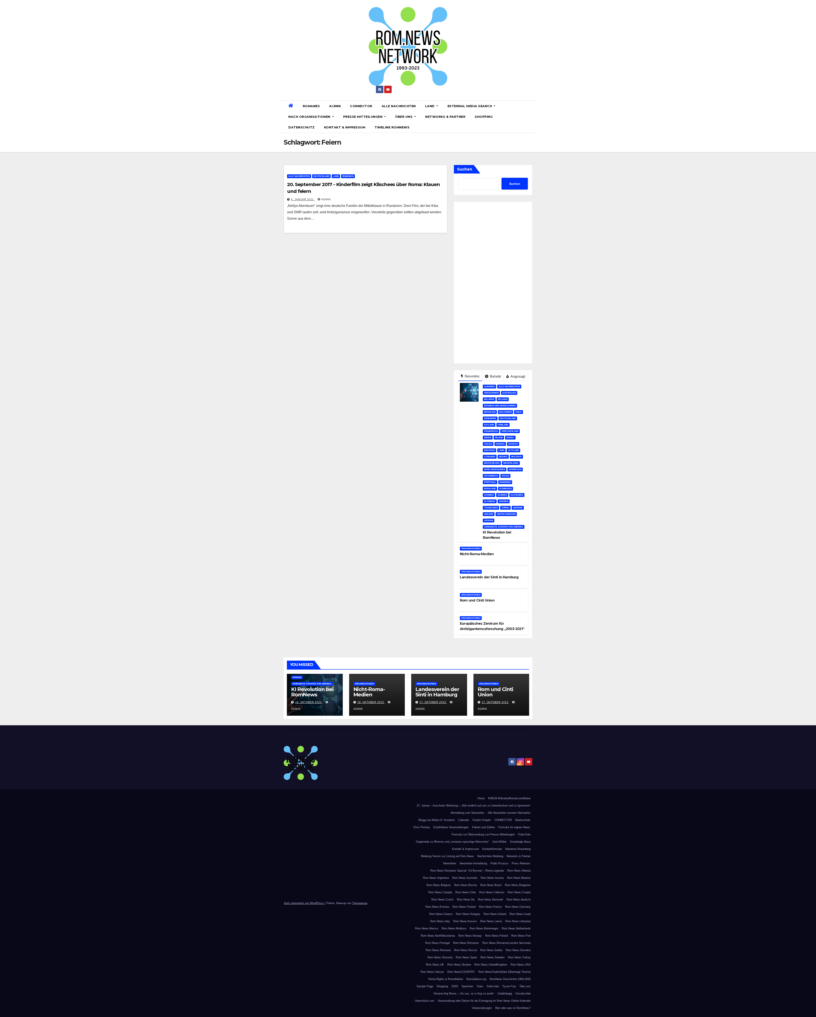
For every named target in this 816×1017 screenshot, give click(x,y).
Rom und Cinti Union (477, 600)
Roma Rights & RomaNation (445, 979)
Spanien (503, 501)
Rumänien (348, 176)
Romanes (311, 106)
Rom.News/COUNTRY (461, 971)
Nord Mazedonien (494, 469)
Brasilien (490, 412)
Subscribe (493, 986)
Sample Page (424, 986)
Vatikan (488, 520)
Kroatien (489, 450)
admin (326, 199)
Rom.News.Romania (438, 950)
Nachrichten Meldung (490, 856)
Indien (487, 437)
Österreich (491, 476)
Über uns (404, 117)
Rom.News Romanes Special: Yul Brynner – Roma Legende (467, 870)
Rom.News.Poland (496, 935)
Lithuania (489, 456)
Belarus (489, 399)
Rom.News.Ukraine (459, 964)
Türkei (505, 507)
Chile (518, 412)
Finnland (503, 425)
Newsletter (449, 863)
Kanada (500, 444)
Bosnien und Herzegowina (500, 405)
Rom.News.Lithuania (518, 921)
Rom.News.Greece (440, 914)
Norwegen (515, 469)
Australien (509, 393)
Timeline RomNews (392, 127)
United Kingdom (506, 514)
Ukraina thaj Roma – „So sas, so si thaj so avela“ (464, 993)
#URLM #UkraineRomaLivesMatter (509, 798)
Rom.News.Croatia (519, 892)
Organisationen (470, 548)
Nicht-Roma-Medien (477, 554)
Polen (505, 476)
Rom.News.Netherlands (516, 928)
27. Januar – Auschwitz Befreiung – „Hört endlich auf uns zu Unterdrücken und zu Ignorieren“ (474, 805)
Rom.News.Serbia (491, 950)
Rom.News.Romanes (466, 942)
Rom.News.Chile (465, 892)
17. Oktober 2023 (433, 702)
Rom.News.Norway (470, 935)
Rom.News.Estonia (437, 906)
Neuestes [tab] (472, 376)
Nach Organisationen (309, 117)
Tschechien (491, 507)
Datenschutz (301, 127)
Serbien (502, 495)
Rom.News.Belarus (519, 877)
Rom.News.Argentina (436, 877)
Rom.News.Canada (440, 892)
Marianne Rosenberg (518, 849)
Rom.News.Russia (465, 950)
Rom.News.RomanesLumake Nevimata (506, 942)
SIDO (454, 986)
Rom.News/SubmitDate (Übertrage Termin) (504, 971)
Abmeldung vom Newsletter (467, 812)
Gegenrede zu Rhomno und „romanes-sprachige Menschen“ (452, 841)
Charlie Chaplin (481, 820)
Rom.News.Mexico (426, 928)
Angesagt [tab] (517, 376)
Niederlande (510, 463)
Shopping (484, 117)
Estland (489, 425)
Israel (510, 437)
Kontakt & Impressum (345, 127)
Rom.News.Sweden (492, 957)
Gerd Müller (499, 841)
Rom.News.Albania (519, 870)
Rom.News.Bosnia (465, 885)
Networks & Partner (445, 117)
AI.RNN (335, 106)
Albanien (489, 386)
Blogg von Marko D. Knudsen (437, 820)
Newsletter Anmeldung (473, 863)
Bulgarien (505, 412)
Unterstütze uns (424, 1000)
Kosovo (513, 444)
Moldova (516, 456)
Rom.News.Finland (464, 906)
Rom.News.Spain (466, 957)
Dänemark (490, 418)
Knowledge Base (520, 841)
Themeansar (359, 903)
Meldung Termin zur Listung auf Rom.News (447, 856)
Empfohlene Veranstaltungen (451, 827)
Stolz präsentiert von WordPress (304, 903)
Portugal (490, 482)
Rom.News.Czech (442, 899)
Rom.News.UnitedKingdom (490, 964)
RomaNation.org (476, 979)
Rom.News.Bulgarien (518, 885)
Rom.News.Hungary (468, 914)
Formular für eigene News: (514, 827)
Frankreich (491, 431)
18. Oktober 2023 (309, 702)
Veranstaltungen (482, 1008)
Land (430, 106)
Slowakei (489, 501)
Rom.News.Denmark (490, 899)
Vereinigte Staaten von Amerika (503, 527)
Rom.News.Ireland (495, 914)
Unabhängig (504, 993)
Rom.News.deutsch (519, 899)
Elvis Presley (422, 827)
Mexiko (503, 456)
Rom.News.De (466, 899)
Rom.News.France (490, 906)
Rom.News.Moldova (454, 928)
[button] (530, 116)
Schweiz (489, 495)
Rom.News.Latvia (491, 921)
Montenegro (492, 463)
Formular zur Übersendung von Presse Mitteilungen (483, 834)
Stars (480, 986)
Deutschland (321, 176)
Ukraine (518, 507)
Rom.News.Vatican (432, 971)
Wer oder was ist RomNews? (513, 1008)
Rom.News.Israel (520, 914)
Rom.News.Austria (492, 877)
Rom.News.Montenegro (484, 928)
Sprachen (467, 986)
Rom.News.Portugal (437, 942)
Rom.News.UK (435, 964)
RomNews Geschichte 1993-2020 (510, 979)
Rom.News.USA (521, 964)
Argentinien (491, 393)
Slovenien (517, 495)
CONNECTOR (361, 106)
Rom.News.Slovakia (518, 950)
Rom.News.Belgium (438, 885)
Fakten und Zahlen (483, 827)
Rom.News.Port (521, 935)
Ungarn (488, 514)
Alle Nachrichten (399, 106)
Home (481, 798)
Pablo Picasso (499, 863)
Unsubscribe (523, 993)
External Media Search (470, 106)
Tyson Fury (509, 986)
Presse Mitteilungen (363, 117)
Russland (490, 488)
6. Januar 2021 (303, 199)
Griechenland (510, 431)
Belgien (502, 399)
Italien (488, 444)
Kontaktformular (492, 849)
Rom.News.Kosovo (465, 921)
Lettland (513, 450)
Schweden (505, 488)
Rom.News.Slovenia (440, 957)
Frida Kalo (524, 834)
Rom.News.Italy (440, 921)
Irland (499, 437)
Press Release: (521, 863)
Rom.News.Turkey (519, 957)
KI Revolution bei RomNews (312, 692)
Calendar (463, 820)
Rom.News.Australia (464, 877)
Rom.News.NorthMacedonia (438, 935)
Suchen (464, 169)
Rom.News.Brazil (491, 885)
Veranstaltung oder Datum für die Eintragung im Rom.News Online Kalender (484, 1000)
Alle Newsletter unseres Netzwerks (509, 812)
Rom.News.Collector (491, 892)
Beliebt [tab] (495, 376)
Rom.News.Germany (518, 906)
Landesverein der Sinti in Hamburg (489, 577)
